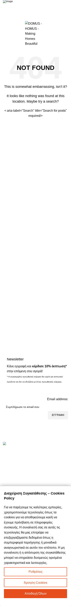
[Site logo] (35, 33)
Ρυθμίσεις (36, 571)
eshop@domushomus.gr (30, 469)
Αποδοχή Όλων (36, 593)
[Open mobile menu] (4, 34)
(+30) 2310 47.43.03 (24, 462)
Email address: (57, 399)
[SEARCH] (63, 113)
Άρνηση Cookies (35, 582)
